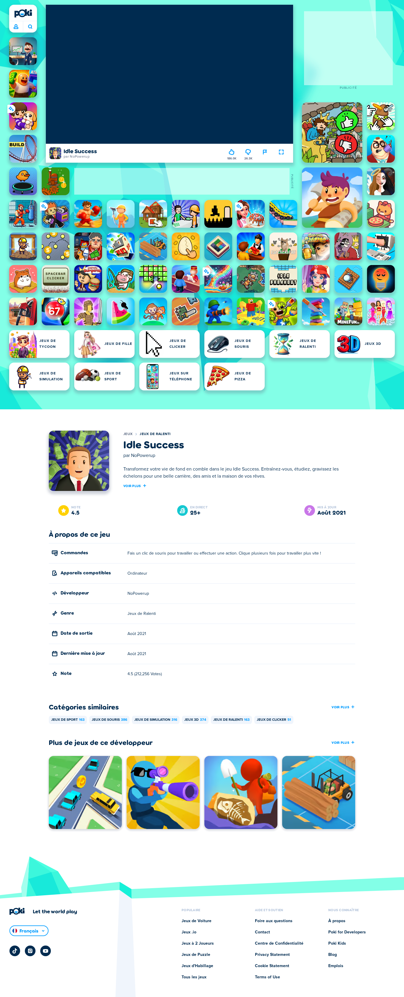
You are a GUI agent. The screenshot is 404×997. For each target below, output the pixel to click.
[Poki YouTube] (45, 951)
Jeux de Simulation (155, 720)
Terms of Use (267, 977)
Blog (332, 955)
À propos (336, 921)
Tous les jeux (194, 977)
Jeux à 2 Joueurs (198, 943)
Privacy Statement (272, 955)
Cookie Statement (272, 966)
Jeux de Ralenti (155, 434)
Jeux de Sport (68, 720)
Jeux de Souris (109, 720)
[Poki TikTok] (14, 951)
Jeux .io (189, 932)
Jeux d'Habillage (197, 966)
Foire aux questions (274, 921)
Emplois (335, 966)
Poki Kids (337, 943)
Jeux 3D (195, 720)
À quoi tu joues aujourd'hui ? (30, 27)
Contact (262, 932)
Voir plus (132, 486)
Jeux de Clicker (274, 720)
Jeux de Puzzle (196, 955)
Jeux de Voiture (196, 921)
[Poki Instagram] (30, 951)
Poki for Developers (347, 932)
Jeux (127, 434)
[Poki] (23, 13)
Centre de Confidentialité (279, 943)
